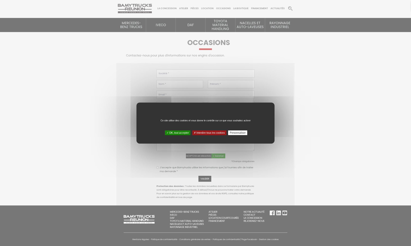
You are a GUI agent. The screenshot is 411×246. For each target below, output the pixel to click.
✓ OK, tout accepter (177, 132)
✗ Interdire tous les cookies (209, 132)
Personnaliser (238, 132)
